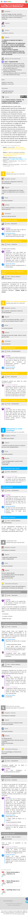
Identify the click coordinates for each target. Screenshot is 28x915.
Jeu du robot (11, 147)
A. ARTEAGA (11, 33)
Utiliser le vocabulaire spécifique (16, 152)
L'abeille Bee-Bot (12, 161)
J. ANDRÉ (4, 33)
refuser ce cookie (20, 913)
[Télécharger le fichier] (2, 876)
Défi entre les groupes (13, 164)
